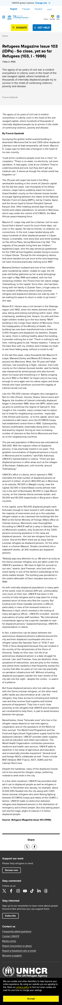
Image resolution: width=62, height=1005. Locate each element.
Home (5, 35)
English (13, 8)
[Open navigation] (3, 17)
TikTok (32, 891)
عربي (49, 8)
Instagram (18, 891)
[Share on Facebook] (34, 846)
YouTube (25, 891)
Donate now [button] (11, 870)
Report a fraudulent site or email (19, 950)
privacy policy (22, 987)
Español (38, 8)
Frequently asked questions (16, 931)
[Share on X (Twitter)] (26, 846)
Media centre (9, 941)
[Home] (17, 17)
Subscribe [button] (10, 915)
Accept (31, 998)
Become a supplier (12, 955)
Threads (46, 891)
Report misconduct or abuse (17, 946)
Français (26, 8)
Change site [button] (41, 2)
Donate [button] (52, 19)
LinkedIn (39, 891)
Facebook (11, 891)
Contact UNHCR (10, 936)
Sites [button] (58, 19)
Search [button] (46, 19)
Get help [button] (44, 28)
